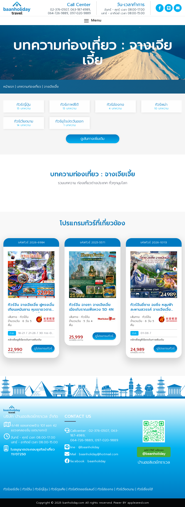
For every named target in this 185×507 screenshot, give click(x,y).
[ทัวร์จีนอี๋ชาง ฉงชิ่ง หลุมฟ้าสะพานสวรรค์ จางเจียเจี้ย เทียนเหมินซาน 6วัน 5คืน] (154, 274)
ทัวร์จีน (27, 489)
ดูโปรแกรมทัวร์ (43, 348)
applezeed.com (138, 503)
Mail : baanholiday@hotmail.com (94, 454)
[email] (178, 8)
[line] (169, 8)
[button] (92, 21)
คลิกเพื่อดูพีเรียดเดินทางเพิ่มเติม (25, 339)
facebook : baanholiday (88, 461)
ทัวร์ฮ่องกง (105, 489)
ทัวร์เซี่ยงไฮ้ (145, 489)
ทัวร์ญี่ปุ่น (41, 489)
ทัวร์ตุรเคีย (58, 489)
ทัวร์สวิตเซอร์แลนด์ (81, 489)
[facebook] (160, 8)
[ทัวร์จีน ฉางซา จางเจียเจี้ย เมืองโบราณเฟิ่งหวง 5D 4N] (92, 274)
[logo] (11, 407)
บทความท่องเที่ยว (29, 86)
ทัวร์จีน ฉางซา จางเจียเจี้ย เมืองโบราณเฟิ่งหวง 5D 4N (91, 307)
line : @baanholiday (84, 447)
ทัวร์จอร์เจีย (11, 489)
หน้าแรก (8, 86)
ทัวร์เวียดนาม (125, 489)
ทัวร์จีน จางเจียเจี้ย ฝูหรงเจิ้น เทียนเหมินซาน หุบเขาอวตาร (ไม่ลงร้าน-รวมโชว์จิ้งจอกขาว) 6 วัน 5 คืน (31, 312)
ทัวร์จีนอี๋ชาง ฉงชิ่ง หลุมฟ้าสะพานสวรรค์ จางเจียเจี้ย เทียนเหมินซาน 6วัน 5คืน (151, 309)
